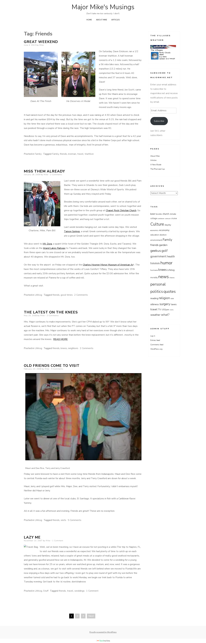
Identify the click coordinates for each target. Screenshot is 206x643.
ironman (72, 154)
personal (158, 284)
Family (38, 154)
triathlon (89, 154)
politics (156, 291)
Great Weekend (41, 41)
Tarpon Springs (72, 231)
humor (166, 263)
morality (154, 277)
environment (156, 240)
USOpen (165, 309)
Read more (60, 339)
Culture (157, 224)
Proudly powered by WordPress (103, 632)
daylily (168, 224)
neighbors (73, 348)
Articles (115, 20)
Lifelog (38, 295)
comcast (168, 218)
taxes (174, 304)
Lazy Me (32, 537)
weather (155, 315)
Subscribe (159, 121)
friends (63, 154)
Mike (41, 45)
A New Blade (155, 164)
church (166, 213)
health (171, 256)
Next (91, 616)
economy (164, 230)
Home (89, 20)
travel (80, 154)
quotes (169, 291)
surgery (164, 304)
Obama (171, 277)
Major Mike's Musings (103, 7)
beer (152, 214)
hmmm (155, 263)
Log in (152, 336)
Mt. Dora (47, 243)
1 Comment (57, 540)
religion (164, 298)
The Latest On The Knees (51, 312)
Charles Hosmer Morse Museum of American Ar (108, 264)
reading (154, 298)
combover (161, 218)
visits (63, 520)
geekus (155, 250)
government (158, 256)
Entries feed (155, 340)
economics (154, 230)
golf (165, 250)
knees (64, 348)
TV (159, 309)
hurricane (154, 270)
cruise (174, 218)
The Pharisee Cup (157, 169)
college (153, 218)
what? (165, 315)
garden (163, 245)
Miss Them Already (44, 171)
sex (172, 298)
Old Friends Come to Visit (51, 365)
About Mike (101, 20)
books (159, 213)
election (163, 235)
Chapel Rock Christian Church (121, 210)
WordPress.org (156, 349)
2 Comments (56, 174)
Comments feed (156, 344)
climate (173, 214)
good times (67, 295)
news (163, 277)
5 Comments (57, 369)
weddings (79, 590)
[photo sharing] (83, 459)
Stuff (45, 590)
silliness (154, 304)
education (154, 235)
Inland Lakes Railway (54, 248)
